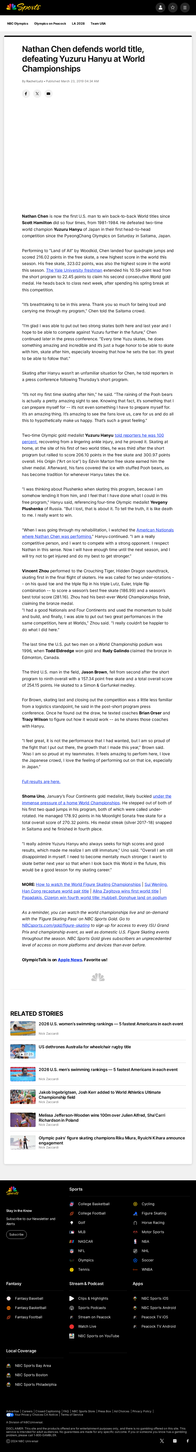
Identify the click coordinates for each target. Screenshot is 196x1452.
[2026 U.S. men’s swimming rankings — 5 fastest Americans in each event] (23, 1074)
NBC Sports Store (83, 1411)
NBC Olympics (17, 23)
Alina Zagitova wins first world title (126, 891)
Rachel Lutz (34, 81)
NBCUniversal (33, 1422)
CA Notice (51, 1414)
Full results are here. (41, 781)
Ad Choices (122, 1411)
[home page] (23, 7)
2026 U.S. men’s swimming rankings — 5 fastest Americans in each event (108, 1069)
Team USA (98, 23)
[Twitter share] (37, 93)
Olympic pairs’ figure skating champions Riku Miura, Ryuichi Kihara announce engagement (112, 1140)
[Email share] (48, 93)
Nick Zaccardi (48, 1033)
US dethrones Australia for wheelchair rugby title (85, 1046)
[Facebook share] (26, 93)
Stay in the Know (19, 1211)
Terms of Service (72, 1414)
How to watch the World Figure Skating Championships (88, 884)
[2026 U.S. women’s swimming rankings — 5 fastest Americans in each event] (23, 1028)
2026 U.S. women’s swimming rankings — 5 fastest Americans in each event (111, 1023)
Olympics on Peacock (50, 23)
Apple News (70, 959)
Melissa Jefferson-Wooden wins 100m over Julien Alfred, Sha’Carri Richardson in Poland (102, 1118)
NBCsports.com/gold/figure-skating (56, 925)
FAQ (66, 1411)
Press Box (104, 1411)
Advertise (12, 1411)
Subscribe (16, 1234)
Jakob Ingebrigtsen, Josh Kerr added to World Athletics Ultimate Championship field (100, 1095)
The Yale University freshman (74, 270)
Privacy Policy (142, 1411)
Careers (27, 1411)
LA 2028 (78, 23)
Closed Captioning (47, 1411)
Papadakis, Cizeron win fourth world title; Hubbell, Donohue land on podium (94, 897)
